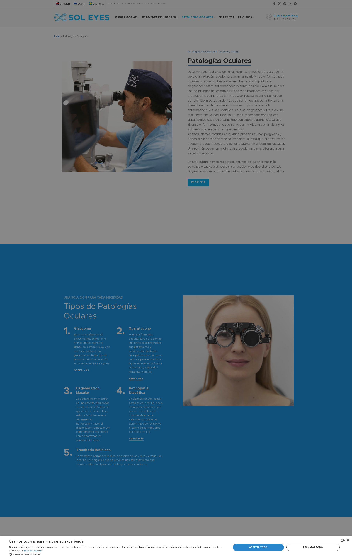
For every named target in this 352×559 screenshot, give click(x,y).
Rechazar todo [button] (313, 547)
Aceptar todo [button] (258, 547)
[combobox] (343, 540)
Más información (33, 550)
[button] (117, 554)
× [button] (347, 540)
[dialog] (176, 547)
